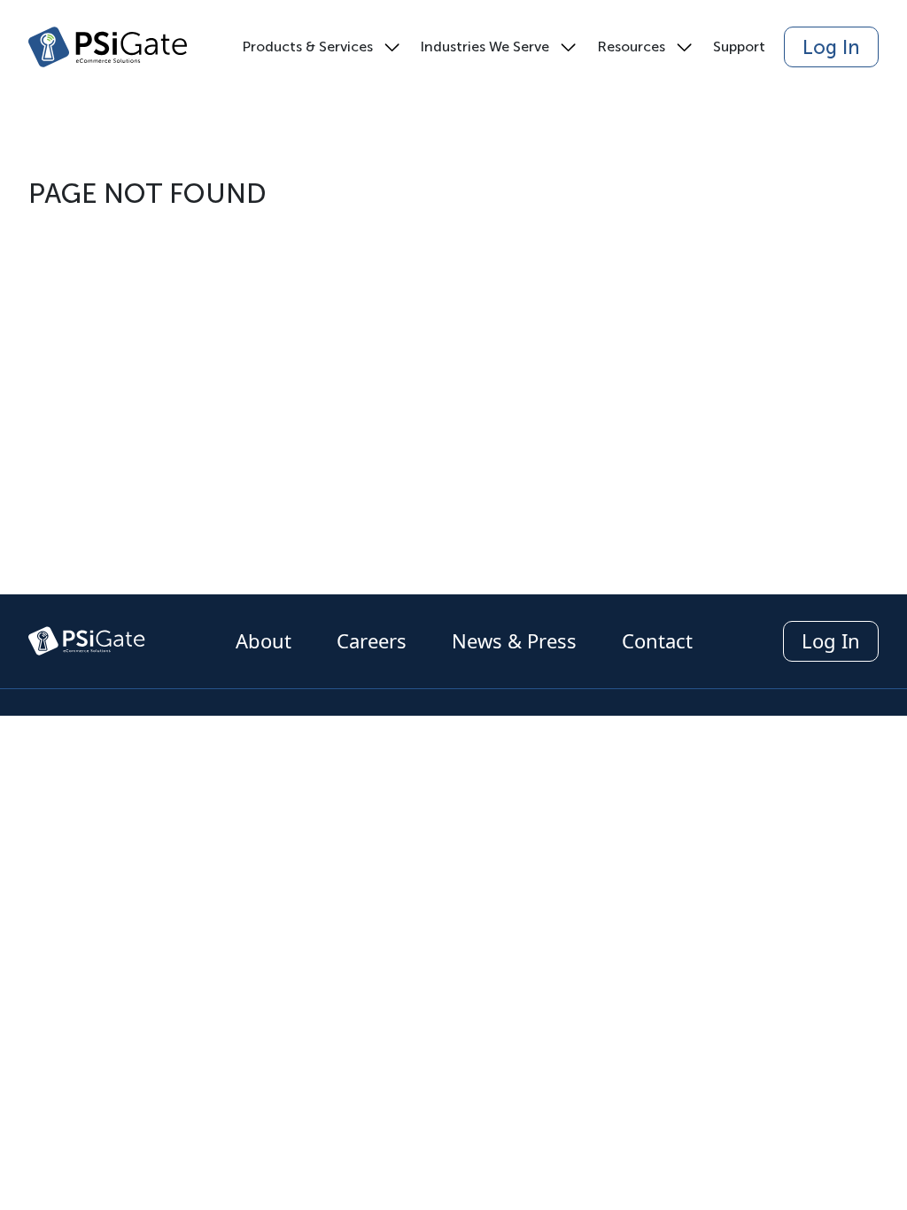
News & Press (517, 640)
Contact (657, 640)
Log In (831, 47)
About (266, 640)
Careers (374, 640)
